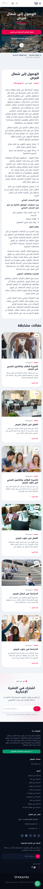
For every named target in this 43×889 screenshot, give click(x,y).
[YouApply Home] (33, 3)
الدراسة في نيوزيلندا (33, 793)
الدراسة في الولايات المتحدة (31, 807)
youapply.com (33, 828)
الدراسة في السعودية (33, 796)
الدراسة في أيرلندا (34, 786)
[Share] (21, 45)
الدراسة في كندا (35, 779)
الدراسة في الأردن (34, 789)
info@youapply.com (31, 824)
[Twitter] (34, 835)
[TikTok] (22, 835)
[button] (5, 3)
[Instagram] (30, 835)
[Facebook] (38, 835)
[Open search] (17, 3)
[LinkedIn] (26, 835)
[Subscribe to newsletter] (38, 856)
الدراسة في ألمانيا (34, 782)
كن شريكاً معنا (35, 763)
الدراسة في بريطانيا (34, 804)
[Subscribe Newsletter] (36, 708)
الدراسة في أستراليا (34, 775)
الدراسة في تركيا (35, 800)
